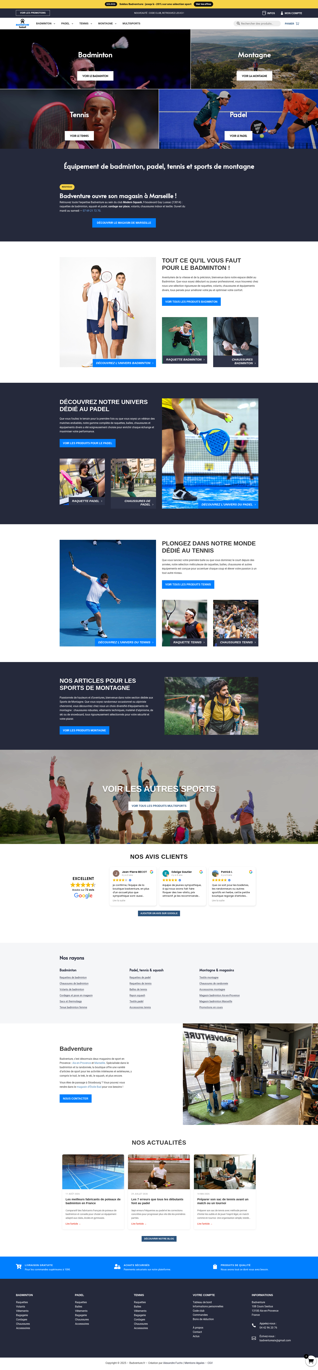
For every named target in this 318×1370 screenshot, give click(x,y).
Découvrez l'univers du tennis (124, 642)
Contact (197, 1332)
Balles (78, 1306)
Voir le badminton (95, 76)
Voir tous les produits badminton (191, 301)
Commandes (200, 1314)
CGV (210, 1363)
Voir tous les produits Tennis (188, 584)
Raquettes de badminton (73, 977)
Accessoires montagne (212, 989)
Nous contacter (75, 1098)
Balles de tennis (138, 989)
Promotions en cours (211, 1007)
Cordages (21, 1319)
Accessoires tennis (140, 1007)
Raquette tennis (187, 642)
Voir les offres (203, 4)
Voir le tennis (79, 135)
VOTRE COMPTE (204, 1295)
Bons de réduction (203, 1319)
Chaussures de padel (137, 502)
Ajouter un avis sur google (159, 913)
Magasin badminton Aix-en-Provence (219, 995)
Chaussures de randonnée (213, 983)
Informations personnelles (208, 1306)
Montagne (105, 23)
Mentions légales (194, 1363)
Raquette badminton (184, 359)
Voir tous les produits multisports (159, 805)
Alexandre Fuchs (173, 1363)
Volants (20, 1306)
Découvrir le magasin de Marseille (124, 222)
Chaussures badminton (242, 361)
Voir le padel (238, 135)
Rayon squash (137, 995)
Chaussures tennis (236, 642)
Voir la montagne (254, 76)
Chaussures (23, 1323)
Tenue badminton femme (73, 1007)
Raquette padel (85, 501)
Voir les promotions (33, 13)
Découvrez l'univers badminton (123, 363)
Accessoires (23, 1328)
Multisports (131, 23)
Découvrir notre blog (159, 1238)
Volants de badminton (72, 989)
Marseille (99, 1063)
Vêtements (22, 1310)
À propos (198, 1327)
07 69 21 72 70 (91, 210)
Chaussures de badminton (74, 983)
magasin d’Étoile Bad (89, 1086)
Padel (65, 23)
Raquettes (22, 1302)
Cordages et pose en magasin (76, 995)
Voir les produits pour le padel (87, 443)
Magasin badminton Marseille (215, 1001)
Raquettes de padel (140, 977)
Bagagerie (22, 1315)
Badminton (44, 23)
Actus (196, 1336)
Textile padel (136, 1001)
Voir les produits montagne (84, 730)
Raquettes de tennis (141, 983)
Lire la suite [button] (119, 900)
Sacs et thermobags (71, 1001)
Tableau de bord (202, 1302)
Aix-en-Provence (81, 1063)
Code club (198, 1310)
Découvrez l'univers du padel (227, 504)
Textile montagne (208, 977)
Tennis (83, 23)
